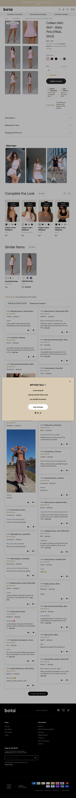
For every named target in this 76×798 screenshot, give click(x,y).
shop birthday (38, 407)
